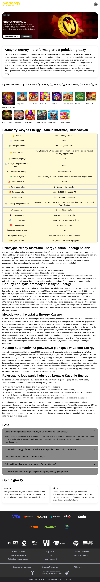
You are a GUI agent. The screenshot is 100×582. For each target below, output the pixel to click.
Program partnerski (50, 559)
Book (86, 84)
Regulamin (50, 552)
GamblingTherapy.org (50, 567)
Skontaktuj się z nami (81, 552)
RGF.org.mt (78, 567)
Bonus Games (72, 84)
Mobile (45, 84)
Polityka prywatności (19, 552)
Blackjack (30, 84)
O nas (50, 555)
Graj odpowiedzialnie (18, 555)
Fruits (57, 84)
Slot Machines (12, 84)
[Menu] (96, 4)
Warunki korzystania (81, 555)
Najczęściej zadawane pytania (18, 559)
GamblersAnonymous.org (22, 567)
